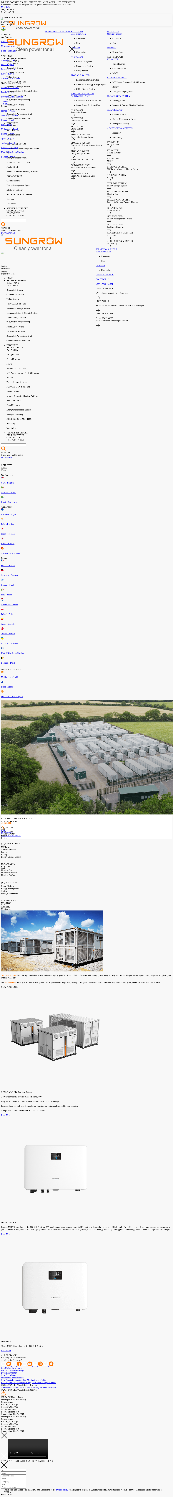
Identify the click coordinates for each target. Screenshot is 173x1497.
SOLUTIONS (77, 31)
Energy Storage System (11, 857)
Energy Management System (10, 889)
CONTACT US (102, 279)
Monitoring (6, 909)
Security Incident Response (44, 1387)
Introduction (6, 1378)
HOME (48, 31)
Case (3, 1375)
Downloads (14, 1370)
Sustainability (18, 1378)
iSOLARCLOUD (115, 110)
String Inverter (7, 831)
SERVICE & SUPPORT (106, 249)
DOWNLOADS (8, 233)
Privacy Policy (25, 1387)
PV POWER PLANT (80, 96)
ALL (3, 829)
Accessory (5, 907)
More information (78, 34)
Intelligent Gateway (9, 893)
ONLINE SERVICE (105, 275)
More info (5, 7)
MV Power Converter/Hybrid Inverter (8, 849)
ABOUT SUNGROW (61, 31)
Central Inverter (7, 834)
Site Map (15, 1387)
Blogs (21, 1370)
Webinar (5, 1370)
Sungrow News (14, 1368)
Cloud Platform (7, 886)
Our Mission (11, 1375)
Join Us (4, 1368)
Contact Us (6, 1387)
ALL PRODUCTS (115, 57)
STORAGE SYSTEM (80, 75)
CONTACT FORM (104, 284)
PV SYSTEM (77, 57)
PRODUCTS (113, 31)
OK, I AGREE (7, 9)
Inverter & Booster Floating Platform (9, 874)
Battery (4, 854)
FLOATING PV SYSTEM (82, 93)
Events (4, 1373)
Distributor (75, 48)
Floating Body (7, 870)
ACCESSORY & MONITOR (120, 128)
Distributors (12, 1373)
